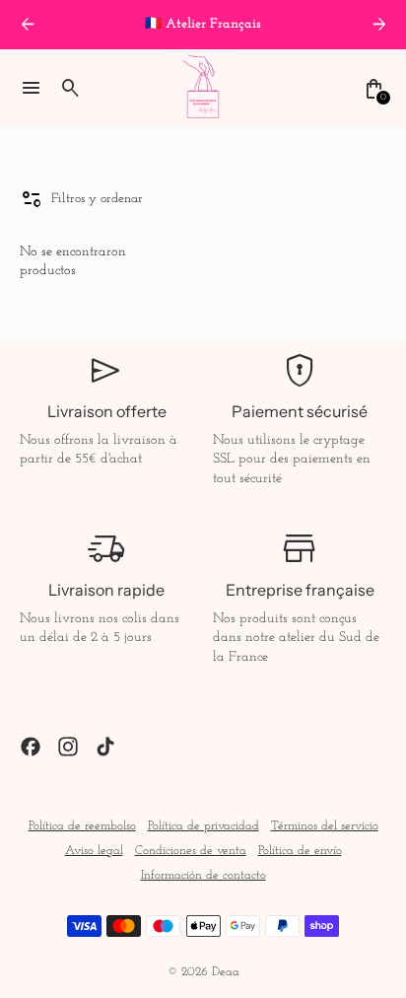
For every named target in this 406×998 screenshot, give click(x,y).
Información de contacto (203, 876)
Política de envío (300, 851)
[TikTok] (105, 746)
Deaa (225, 972)
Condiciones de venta (190, 851)
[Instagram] (68, 746)
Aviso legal (94, 851)
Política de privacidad (203, 826)
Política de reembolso (82, 826)
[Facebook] (30, 746)
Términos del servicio (324, 826)
